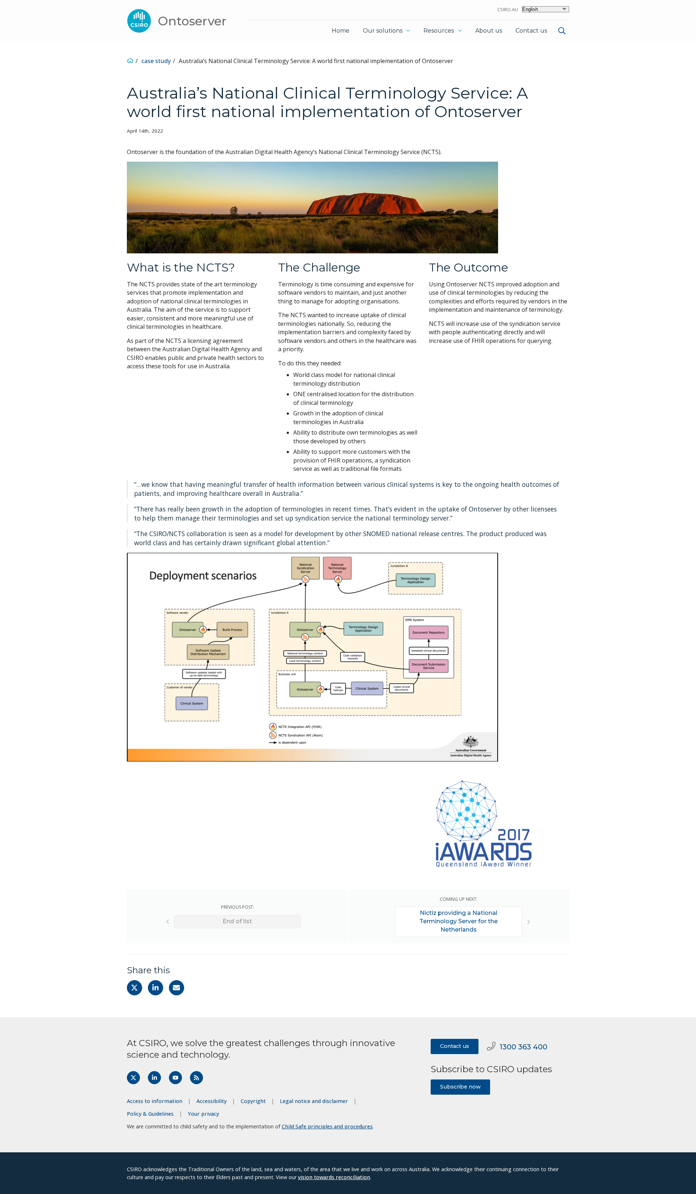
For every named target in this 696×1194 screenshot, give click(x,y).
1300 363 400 (523, 1046)
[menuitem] (561, 32)
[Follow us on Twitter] (133, 1077)
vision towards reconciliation (334, 1177)
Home (340, 30)
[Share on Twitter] (134, 987)
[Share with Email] (176, 987)
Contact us (531, 30)
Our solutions (382, 30)
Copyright (253, 1101)
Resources (438, 30)
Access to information (154, 1101)
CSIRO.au (507, 9)
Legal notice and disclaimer (314, 1101)
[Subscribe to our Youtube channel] (175, 1077)
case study (156, 61)
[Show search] (562, 31)
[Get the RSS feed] (196, 1077)
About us (488, 30)
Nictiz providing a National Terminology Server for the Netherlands (458, 921)
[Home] (130, 61)
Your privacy (203, 1113)
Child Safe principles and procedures (327, 1126)
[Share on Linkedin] (155, 987)
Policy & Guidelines (150, 1113)
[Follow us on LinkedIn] (154, 1077)
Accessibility (211, 1101)
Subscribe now (460, 1086)
